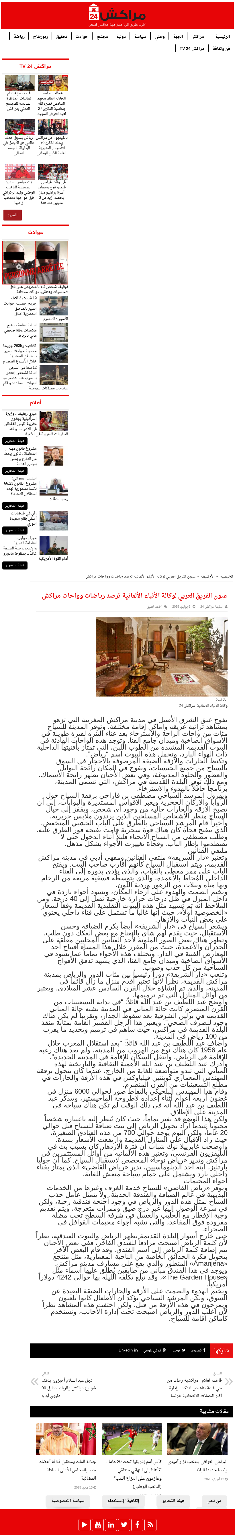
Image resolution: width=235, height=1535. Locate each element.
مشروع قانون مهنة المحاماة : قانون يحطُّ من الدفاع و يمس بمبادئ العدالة (20, 456)
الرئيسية (222, 36)
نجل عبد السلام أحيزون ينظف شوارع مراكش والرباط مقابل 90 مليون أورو (69, 1385)
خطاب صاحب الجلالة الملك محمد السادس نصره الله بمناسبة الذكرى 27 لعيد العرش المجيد (51, 104)
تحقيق (61, 36)
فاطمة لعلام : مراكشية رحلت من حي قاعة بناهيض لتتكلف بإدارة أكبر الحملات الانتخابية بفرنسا (194, 1385)
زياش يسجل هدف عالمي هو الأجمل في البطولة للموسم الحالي (18, 145)
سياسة (140, 36)
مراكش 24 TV (192, 48)
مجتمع (102, 36)
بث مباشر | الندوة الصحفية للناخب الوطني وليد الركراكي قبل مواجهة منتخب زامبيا (18, 192)
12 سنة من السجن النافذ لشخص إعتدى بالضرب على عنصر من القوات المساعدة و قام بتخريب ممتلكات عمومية (35, 378)
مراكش (197, 36)
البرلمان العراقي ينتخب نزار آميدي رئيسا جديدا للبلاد (198, 1466)
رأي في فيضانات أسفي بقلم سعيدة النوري (23, 518)
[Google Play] (85, 1525)
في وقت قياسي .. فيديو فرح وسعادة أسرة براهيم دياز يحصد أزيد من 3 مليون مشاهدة (52, 192)
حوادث (82, 36)
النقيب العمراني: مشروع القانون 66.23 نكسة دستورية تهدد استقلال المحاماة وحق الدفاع (36, 489)
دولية (121, 36)
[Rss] (150, 1525)
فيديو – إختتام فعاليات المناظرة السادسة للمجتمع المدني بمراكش (19, 101)
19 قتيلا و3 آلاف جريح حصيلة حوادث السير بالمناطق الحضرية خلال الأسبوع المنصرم (35, 309)
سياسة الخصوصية (68, 1501)
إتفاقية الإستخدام (123, 1501)
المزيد (12, 215)
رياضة (19, 36)
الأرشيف (208, 576)
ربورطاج (40, 36)
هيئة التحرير (15, 440)
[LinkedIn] (111, 1525)
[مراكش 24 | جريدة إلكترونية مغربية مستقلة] (117, 17)
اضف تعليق (154, 607)
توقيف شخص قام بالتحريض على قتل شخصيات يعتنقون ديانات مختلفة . (38, 289)
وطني (160, 36)
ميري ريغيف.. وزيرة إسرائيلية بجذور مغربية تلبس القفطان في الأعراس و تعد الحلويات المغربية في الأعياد (36, 424)
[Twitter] (124, 1525)
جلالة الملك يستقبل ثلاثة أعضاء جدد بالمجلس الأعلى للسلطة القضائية (67, 1470)
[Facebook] (137, 1525)
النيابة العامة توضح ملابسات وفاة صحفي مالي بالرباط (20, 330)
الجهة (178, 36)
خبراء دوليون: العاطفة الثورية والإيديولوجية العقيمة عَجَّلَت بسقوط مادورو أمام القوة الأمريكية (35, 548)
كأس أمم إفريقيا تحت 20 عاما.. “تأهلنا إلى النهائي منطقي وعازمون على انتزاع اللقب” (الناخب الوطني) (134, 1474)
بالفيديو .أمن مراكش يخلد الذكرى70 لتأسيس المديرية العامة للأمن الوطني (52, 145)
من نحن (214, 1501)
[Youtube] (98, 1525)
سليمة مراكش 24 (211, 607)
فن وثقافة (221, 48)
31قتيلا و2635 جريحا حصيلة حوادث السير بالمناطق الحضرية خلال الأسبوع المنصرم (20, 353)
